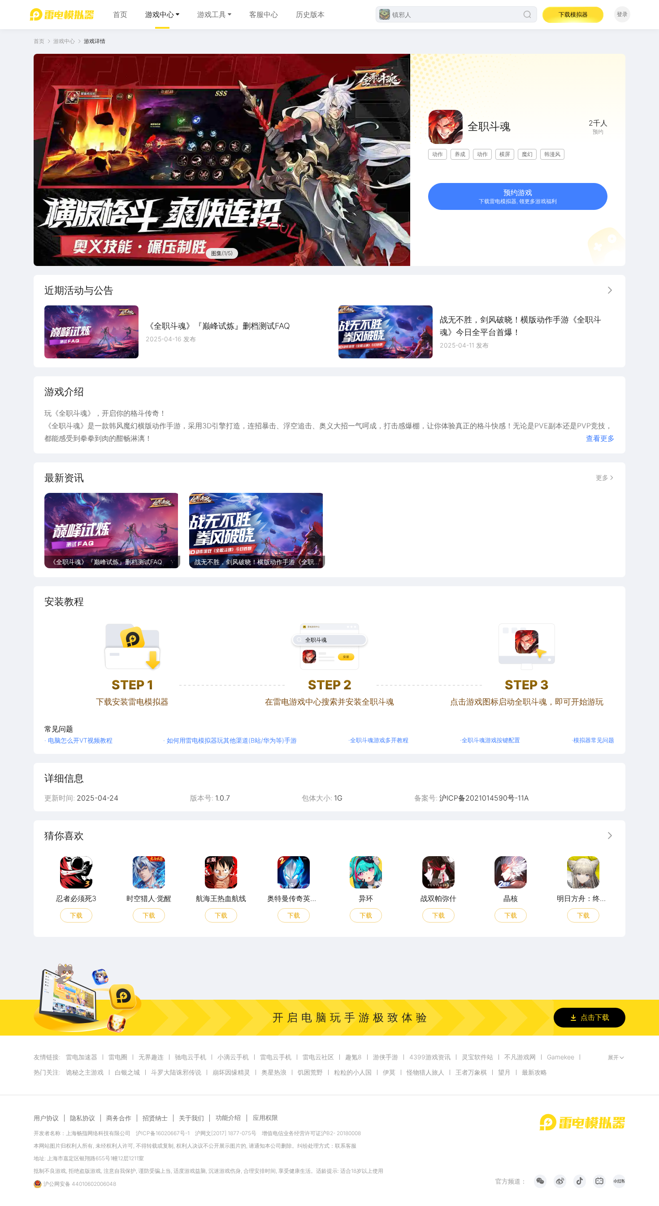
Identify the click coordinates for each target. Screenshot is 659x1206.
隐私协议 (82, 1118)
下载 (76, 915)
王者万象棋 (471, 1072)
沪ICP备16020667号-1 (163, 1133)
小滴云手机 (233, 1057)
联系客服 (345, 1145)
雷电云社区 (318, 1057)
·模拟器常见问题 (593, 740)
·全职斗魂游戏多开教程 (378, 740)
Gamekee (560, 1057)
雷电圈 (117, 1057)
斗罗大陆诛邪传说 (176, 1072)
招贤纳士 (155, 1118)
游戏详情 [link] (94, 41)
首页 (120, 14)
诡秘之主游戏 (85, 1072)
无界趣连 (151, 1057)
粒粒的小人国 (353, 1072)
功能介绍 (228, 1117)
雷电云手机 (275, 1057)
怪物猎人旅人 (425, 1072)
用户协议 (46, 1118)
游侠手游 (385, 1057)
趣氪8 (353, 1057)
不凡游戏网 (520, 1057)
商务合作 (118, 1118)
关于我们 (191, 1118)
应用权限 (265, 1117)
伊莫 (389, 1072)
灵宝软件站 (477, 1057)
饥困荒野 (310, 1072)
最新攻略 (534, 1072)
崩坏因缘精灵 (231, 1072)
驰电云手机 (190, 1057)
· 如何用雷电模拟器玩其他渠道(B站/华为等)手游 (230, 740)
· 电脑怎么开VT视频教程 (78, 740)
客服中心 (263, 14)
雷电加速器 (81, 1057)
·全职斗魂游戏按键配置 (490, 740)
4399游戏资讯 (430, 1057)
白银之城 (127, 1072)
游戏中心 (159, 14)
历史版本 (310, 14)
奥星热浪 (273, 1072)
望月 (504, 1072)
